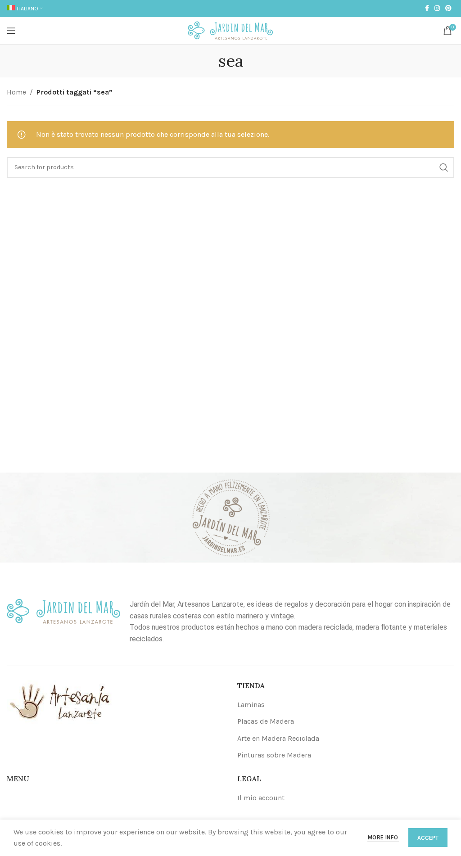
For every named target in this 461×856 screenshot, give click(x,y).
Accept (427, 837)
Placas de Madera (265, 721)
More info (383, 837)
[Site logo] (230, 30)
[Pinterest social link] (448, 8)
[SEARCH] (444, 167)
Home (16, 92)
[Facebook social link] (427, 8)
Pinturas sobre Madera (274, 755)
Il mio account (261, 797)
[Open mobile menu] (11, 31)
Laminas (251, 704)
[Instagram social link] (437, 8)
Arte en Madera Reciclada (278, 738)
